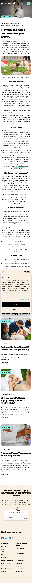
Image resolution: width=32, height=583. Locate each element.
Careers (18, 566)
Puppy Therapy (5, 563)
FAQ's (3, 554)
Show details (23, 299)
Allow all (16, 304)
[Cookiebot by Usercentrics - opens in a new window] (23, 272)
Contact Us (19, 563)
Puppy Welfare (5, 566)
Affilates (4, 552)
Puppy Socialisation (7, 569)
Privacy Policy (5, 557)
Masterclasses (20, 551)
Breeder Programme (22, 569)
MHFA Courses (20, 548)
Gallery (3, 571)
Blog (2, 549)
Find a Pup (19, 571)
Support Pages (20, 553)
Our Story (4, 546)
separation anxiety (19, 166)
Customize (15, 309)
